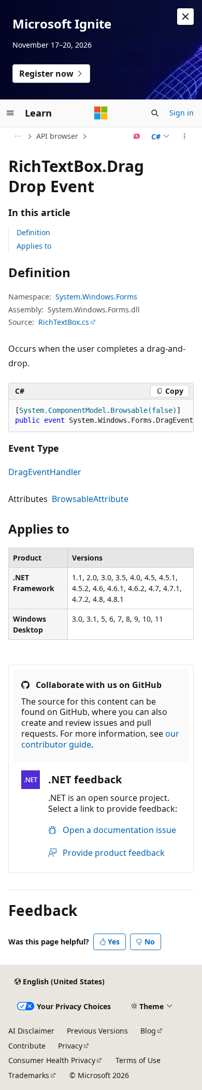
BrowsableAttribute (90, 499)
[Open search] (155, 113)
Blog (148, 1031)
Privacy (70, 1046)
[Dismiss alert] (185, 16)
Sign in (181, 113)
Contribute (27, 1046)
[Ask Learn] (137, 136)
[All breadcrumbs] (17, 136)
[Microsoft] (101, 113)
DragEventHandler (44, 472)
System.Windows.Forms (96, 297)
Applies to (34, 246)
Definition (33, 232)
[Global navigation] (10, 113)
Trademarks (28, 1075)
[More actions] (185, 136)
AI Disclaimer (31, 1031)
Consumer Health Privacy (51, 1060)
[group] (101, 415)
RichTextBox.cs (63, 322)
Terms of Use (138, 1060)
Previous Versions (97, 1031)
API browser (57, 136)
